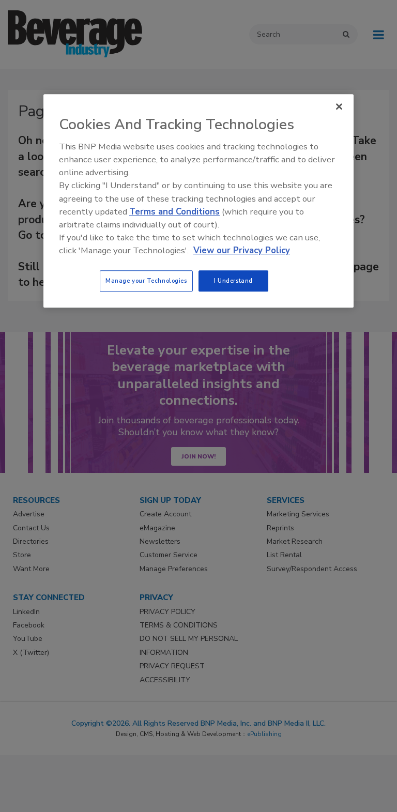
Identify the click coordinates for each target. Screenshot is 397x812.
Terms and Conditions (174, 212)
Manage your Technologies (146, 281)
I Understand (233, 281)
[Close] (339, 106)
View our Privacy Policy (241, 251)
